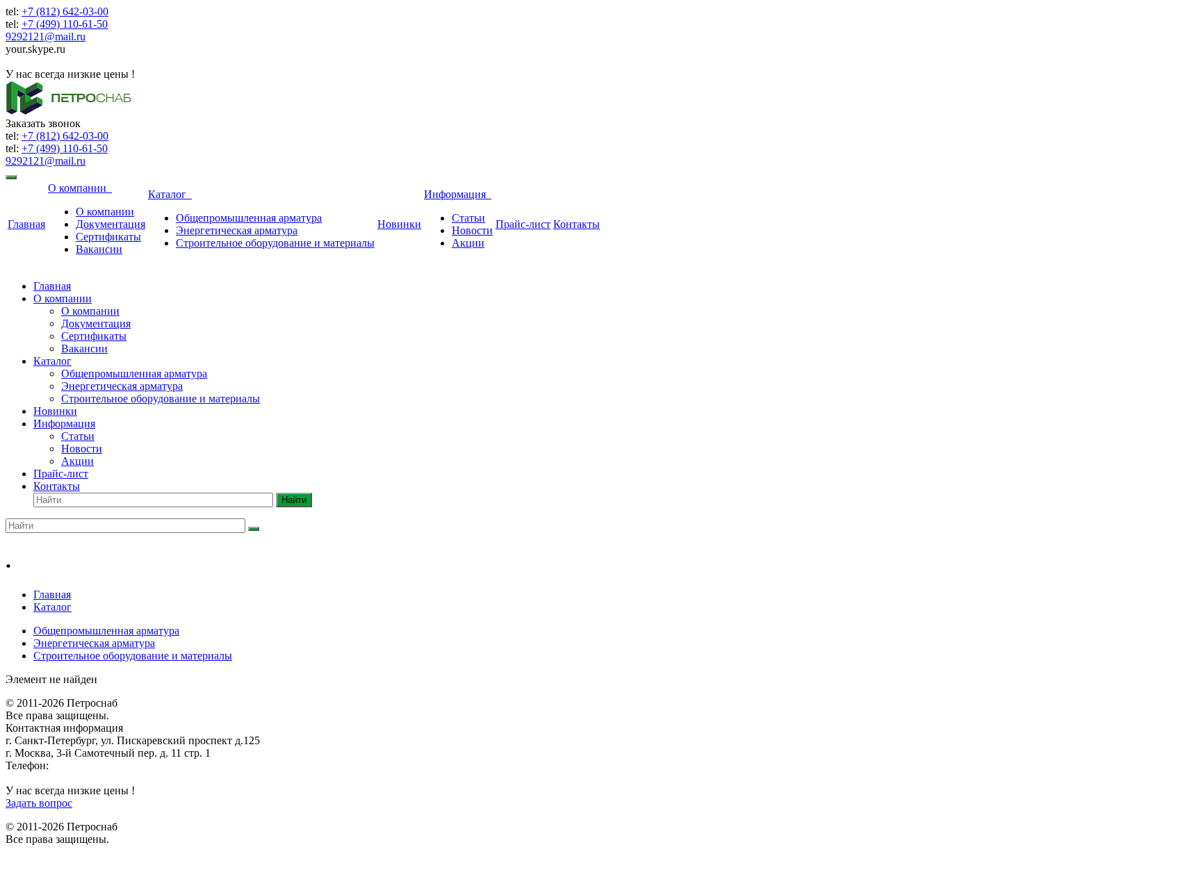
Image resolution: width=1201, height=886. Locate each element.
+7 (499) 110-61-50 (65, 24)
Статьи (468, 218)
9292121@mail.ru (45, 36)
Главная (26, 224)
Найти (294, 500)
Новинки (399, 224)
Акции (468, 243)
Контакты (576, 224)
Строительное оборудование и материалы (275, 243)
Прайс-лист (523, 224)
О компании (80, 188)
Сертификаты (108, 237)
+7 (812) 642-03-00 (65, 11)
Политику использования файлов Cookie (765, 857)
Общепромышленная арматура (249, 218)
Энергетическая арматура (236, 230)
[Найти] (253, 529)
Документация (110, 224)
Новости (472, 230)
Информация (457, 194)
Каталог (170, 194)
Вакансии (99, 249)
